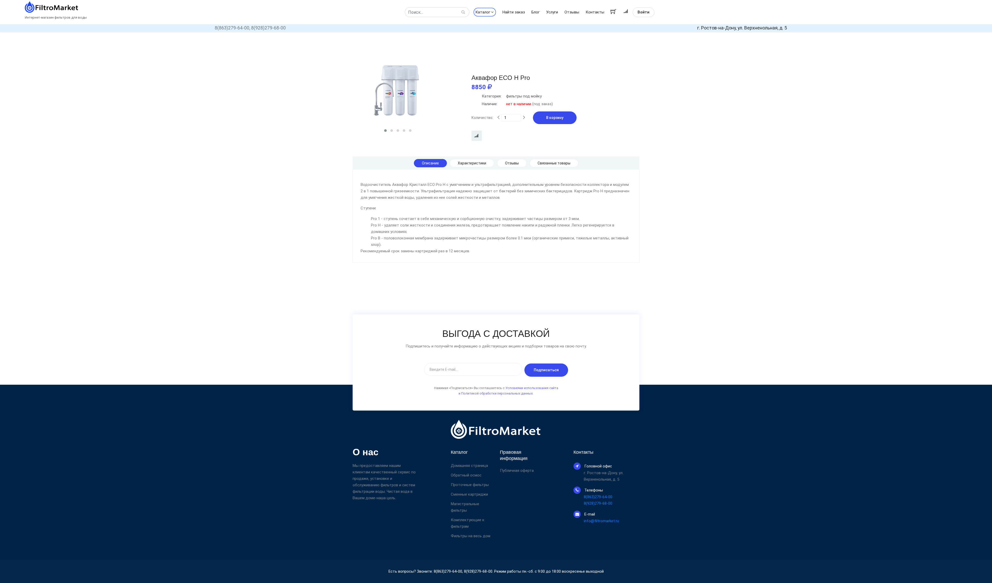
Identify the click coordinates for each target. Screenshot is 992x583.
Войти (643, 12)
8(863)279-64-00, (232, 28)
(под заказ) (517, 104)
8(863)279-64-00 (598, 497)
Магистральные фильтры (465, 507)
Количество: (482, 118)
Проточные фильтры (470, 484)
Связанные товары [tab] (554, 163)
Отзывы (571, 12)
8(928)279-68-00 (268, 28)
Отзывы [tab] (512, 163)
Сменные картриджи (469, 494)
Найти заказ (513, 12)
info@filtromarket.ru (601, 521)
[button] (385, 130)
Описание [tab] (430, 163)
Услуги (552, 12)
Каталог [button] (482, 12)
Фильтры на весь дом (470, 536)
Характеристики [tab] (472, 163)
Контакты (595, 12)
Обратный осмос (466, 475)
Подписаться (546, 370)
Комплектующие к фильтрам (467, 523)
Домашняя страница (469, 465)
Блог (535, 12)
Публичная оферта (517, 471)
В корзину (554, 118)
